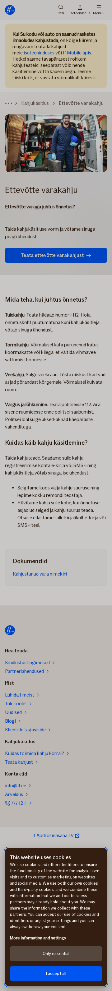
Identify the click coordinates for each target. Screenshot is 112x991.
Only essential (56, 953)
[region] (56, 917)
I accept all (56, 973)
